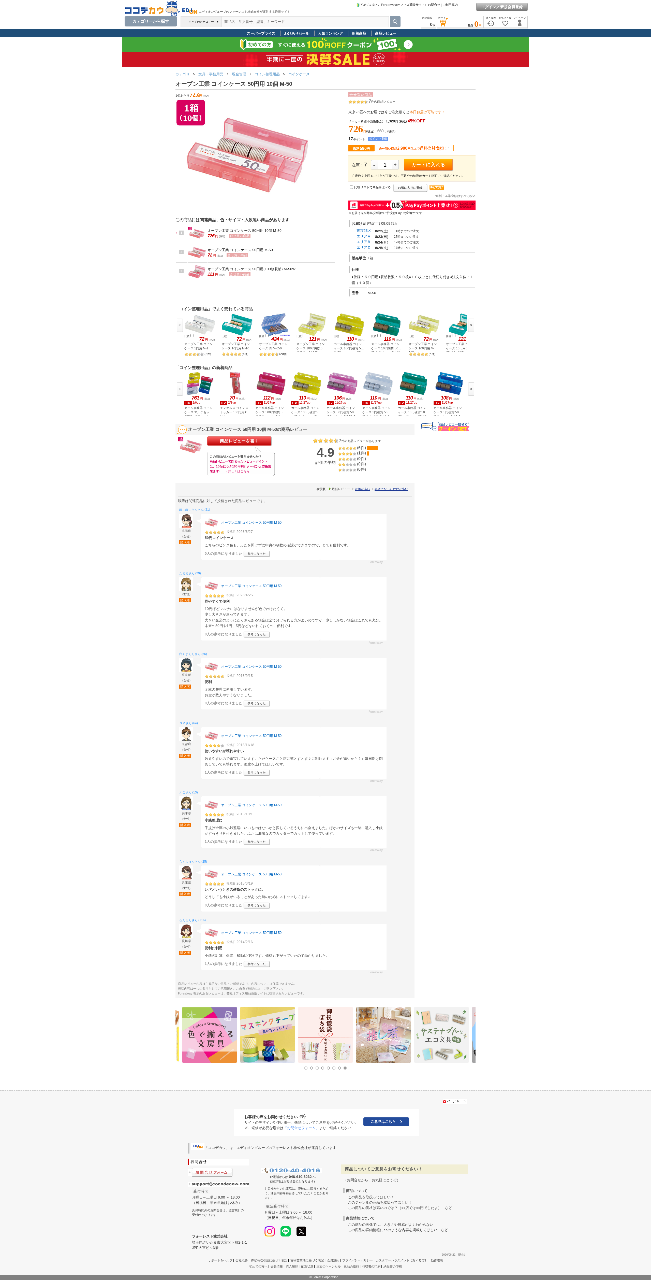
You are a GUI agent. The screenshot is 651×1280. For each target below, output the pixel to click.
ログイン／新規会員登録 (502, 7)
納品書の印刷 (392, 1266)
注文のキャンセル (328, 1266)
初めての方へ (369, 5)
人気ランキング (330, 33)
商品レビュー (385, 33)
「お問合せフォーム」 (301, 1128)
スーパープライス (261, 33)
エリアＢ (364, 242)
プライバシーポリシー (357, 1260)
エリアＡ (364, 236)
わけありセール (296, 33)
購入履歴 (292, 1266)
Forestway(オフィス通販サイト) (403, 5)
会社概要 (241, 1260)
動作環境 (437, 1260)
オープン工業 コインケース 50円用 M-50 (240, 250)
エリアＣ (364, 247)
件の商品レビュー (382, 101)
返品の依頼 (351, 1266)
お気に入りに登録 (410, 188)
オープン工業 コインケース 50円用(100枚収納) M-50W (251, 269)
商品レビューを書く (239, 441)
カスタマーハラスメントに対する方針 (402, 1260)
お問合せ (434, 5)
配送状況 (307, 1266)
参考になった (256, 554)
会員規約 (333, 1260)
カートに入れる (428, 164)
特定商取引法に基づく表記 (269, 1260)
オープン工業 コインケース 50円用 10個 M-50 (245, 231)
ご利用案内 (450, 5)
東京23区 (364, 231)
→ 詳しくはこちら (236, 471)
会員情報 (277, 1266)
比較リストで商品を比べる (372, 187)
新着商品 (359, 33)
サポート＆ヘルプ (220, 1260)
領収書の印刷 (371, 1266)
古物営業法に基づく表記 (307, 1260)
